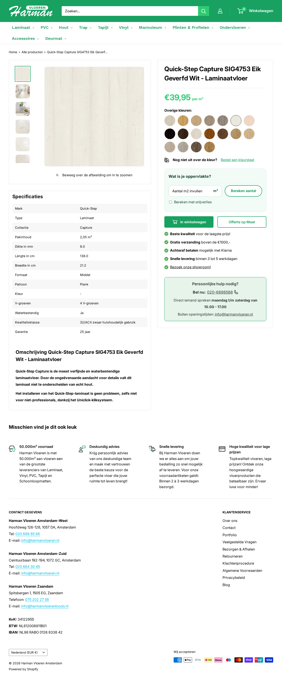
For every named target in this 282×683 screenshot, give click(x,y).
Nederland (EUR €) (24, 652)
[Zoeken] (203, 11)
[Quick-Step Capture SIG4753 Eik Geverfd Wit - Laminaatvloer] (235, 120)
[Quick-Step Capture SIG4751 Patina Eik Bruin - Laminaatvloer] (209, 120)
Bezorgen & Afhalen (239, 549)
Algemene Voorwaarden (242, 570)
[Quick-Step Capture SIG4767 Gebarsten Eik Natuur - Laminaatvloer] (209, 147)
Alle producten (32, 52)
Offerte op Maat (242, 222)
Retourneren (233, 556)
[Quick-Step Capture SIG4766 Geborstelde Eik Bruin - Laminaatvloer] (196, 147)
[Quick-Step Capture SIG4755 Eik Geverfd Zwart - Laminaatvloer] (169, 133)
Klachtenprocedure (238, 563)
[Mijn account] (220, 11)
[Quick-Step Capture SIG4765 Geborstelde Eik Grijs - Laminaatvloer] (183, 147)
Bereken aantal (243, 191)
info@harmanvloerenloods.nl (45, 606)
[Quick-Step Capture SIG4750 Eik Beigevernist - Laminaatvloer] (196, 120)
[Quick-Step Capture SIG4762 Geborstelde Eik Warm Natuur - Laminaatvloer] (235, 133)
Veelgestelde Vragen (239, 542)
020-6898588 (220, 292)
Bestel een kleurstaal (237, 160)
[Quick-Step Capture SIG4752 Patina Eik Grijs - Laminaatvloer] (222, 120)
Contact (229, 527)
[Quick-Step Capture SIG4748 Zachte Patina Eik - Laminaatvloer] (169, 120)
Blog (226, 585)
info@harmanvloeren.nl (234, 314)
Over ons (230, 520)
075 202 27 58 (37, 599)
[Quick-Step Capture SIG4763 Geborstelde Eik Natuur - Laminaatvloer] (249, 133)
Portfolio (230, 535)
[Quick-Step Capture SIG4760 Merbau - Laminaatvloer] (209, 133)
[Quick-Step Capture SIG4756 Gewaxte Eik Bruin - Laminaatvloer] (183, 133)
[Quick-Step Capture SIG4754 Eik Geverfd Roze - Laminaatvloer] (249, 120)
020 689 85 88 (27, 534)
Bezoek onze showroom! (190, 267)
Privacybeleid (234, 577)
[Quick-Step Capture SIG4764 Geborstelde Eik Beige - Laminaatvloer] (169, 147)
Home (13, 52)
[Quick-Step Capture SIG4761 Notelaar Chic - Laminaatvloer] (222, 133)
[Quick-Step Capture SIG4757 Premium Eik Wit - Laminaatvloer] (196, 133)
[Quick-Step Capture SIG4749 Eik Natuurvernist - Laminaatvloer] (183, 120)
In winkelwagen (192, 222)
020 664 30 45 (27, 566)
